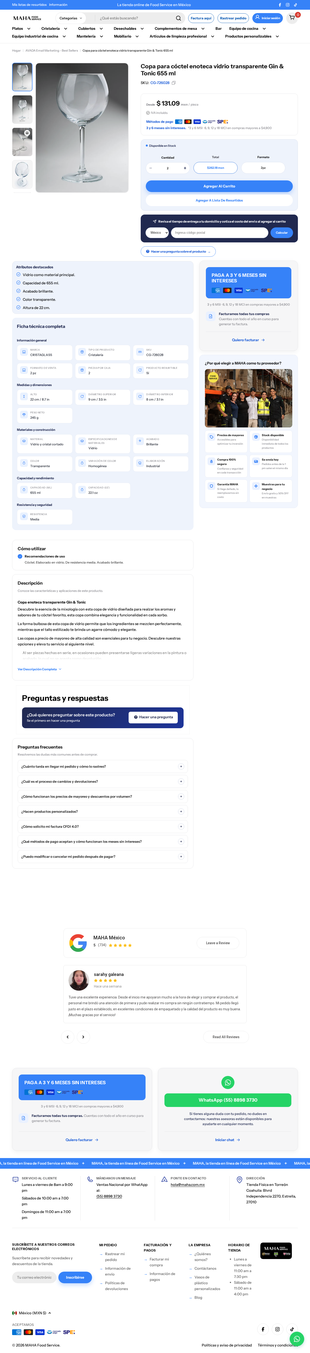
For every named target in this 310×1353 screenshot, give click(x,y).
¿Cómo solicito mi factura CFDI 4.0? (101, 826)
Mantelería (86, 36)
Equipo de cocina (243, 28)
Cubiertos (86, 28)
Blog (198, 1297)
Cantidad (167, 157)
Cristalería (50, 28)
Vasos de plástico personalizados (207, 1283)
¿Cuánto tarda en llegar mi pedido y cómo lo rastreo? (101, 766)
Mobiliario (122, 36)
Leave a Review (218, 943)
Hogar (16, 50)
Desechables (125, 28)
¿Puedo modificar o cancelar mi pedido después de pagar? (101, 856)
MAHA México (109, 938)
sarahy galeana (109, 974)
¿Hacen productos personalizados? (101, 811)
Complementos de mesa (176, 28)
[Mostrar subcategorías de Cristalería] (65, 28)
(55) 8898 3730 (109, 1196)
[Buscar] (178, 18)
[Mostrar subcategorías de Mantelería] (101, 36)
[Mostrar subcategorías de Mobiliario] (137, 36)
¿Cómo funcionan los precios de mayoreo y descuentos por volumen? (101, 796)
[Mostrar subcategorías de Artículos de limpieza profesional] (212, 36)
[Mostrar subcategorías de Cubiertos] (101, 28)
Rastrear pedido (233, 18)
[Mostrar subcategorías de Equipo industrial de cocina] (64, 36)
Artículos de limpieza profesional (178, 36)
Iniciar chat (224, 1139)
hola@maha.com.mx (188, 1184)
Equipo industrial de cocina (35, 36)
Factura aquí (201, 18)
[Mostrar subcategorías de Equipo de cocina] (264, 28)
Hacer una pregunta (156, 717)
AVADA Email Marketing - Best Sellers (51, 50)
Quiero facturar (245, 340)
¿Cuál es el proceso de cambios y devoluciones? (101, 781)
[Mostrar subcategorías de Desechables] (142, 28)
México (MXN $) (32, 1313)
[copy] (174, 83)
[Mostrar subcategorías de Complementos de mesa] (203, 28)
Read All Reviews (226, 1037)
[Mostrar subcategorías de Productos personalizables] (277, 36)
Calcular (282, 232)
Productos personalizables (248, 36)
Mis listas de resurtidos (29, 5)
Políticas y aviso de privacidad (227, 1345)
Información (58, 5)
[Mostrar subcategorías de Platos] (29, 28)
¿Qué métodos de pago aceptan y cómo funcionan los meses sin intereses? (101, 841)
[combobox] (120, 18)
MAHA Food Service (42, 1345)
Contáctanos (205, 1268)
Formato (263, 157)
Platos (17, 28)
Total (215, 157)
